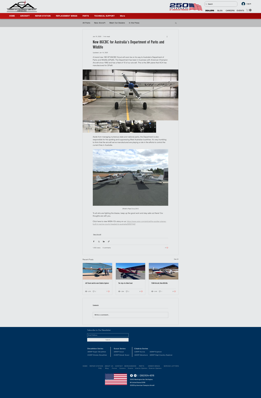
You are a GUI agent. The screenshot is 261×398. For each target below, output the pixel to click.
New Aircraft (99, 23)
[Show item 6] (150, 126)
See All (176, 259)
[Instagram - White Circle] (135, 375)
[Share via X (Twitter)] (99, 241)
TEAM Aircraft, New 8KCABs (159, 283)
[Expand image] (130, 94)
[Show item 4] (125, 126)
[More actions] (167, 36)
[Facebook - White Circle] (131, 375)
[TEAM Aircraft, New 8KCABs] (163, 271)
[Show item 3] (113, 126)
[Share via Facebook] (94, 241)
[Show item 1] (89, 126)
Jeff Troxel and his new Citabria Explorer (97, 283)
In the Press (134, 23)
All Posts (86, 23)
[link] (249, 10)
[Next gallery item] (176, 95)
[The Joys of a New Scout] (130, 271)
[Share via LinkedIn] (104, 241)
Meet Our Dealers (117, 23)
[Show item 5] (138, 126)
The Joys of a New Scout (125, 283)
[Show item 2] (101, 126)
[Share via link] (109, 241)
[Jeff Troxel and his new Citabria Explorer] (97, 271)
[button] (104, 16)
